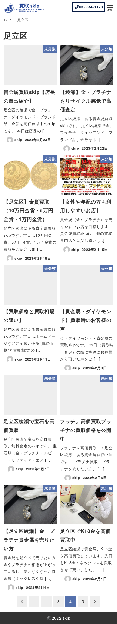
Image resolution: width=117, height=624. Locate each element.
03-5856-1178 (91, 6)
